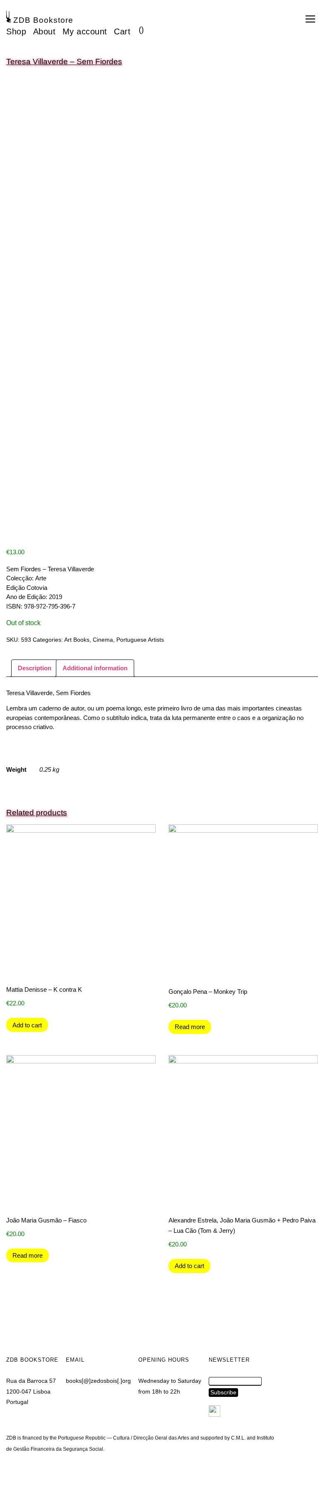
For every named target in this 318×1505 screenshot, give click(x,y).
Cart (122, 31)
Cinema (103, 639)
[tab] (34, 668)
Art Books (76, 639)
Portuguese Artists (140, 639)
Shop (16, 31)
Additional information (95, 668)
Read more (190, 1026)
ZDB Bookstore (43, 20)
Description (34, 668)
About (44, 31)
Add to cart (27, 1025)
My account (85, 31)
